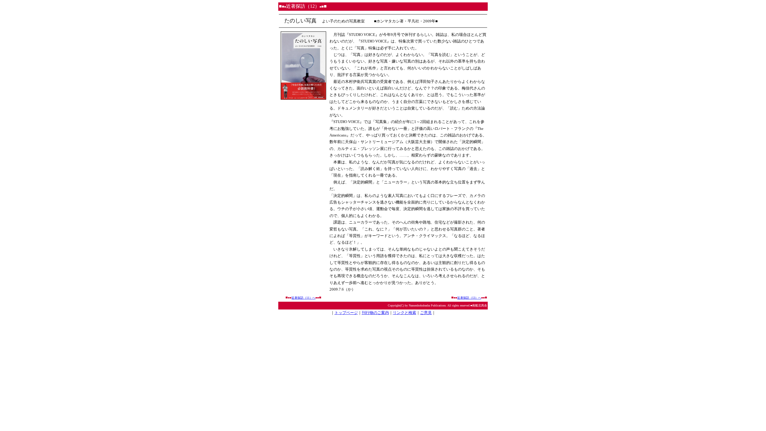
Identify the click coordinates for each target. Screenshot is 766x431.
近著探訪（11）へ (303, 297)
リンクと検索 (404, 312)
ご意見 (426, 312)
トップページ (346, 312)
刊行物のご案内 (375, 312)
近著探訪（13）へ (469, 297)
